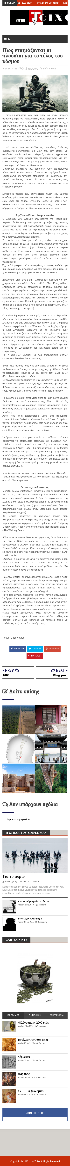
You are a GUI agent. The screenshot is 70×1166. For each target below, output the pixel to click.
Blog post (60, 675)
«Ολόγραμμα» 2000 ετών (19, 3)
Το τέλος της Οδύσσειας (46, 3)
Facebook (18, 648)
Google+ (54, 648)
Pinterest (36, 656)
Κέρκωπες (23, 1056)
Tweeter (36, 648)
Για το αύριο (13, 876)
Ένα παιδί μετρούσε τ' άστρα (33, 901)
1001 (6, 675)
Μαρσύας (23, 1074)
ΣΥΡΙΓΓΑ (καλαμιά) (30, 1091)
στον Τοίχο (35, 1161)
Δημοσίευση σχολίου (18, 819)
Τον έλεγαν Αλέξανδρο (30, 918)
